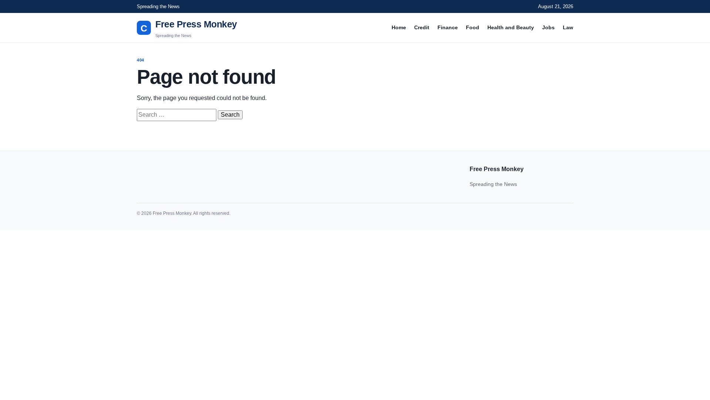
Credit (421, 27)
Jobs (548, 27)
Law (568, 27)
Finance (447, 27)
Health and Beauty (510, 27)
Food (472, 27)
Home (399, 27)
